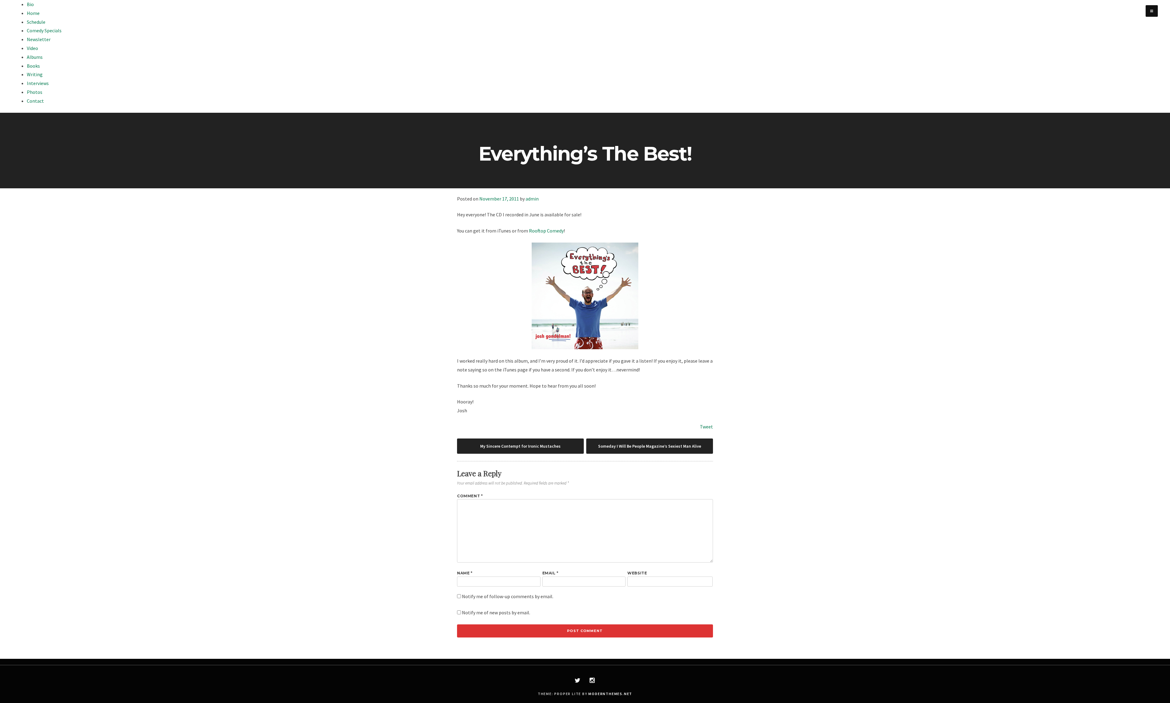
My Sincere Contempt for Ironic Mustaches (520, 446)
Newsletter (39, 39)
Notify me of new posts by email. (496, 612)
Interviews (38, 83)
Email (550, 573)
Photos (34, 92)
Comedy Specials (44, 30)
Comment (470, 496)
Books (33, 66)
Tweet (706, 427)
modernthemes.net (610, 693)
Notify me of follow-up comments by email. (507, 596)
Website (637, 573)
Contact (35, 101)
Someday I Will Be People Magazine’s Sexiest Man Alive (649, 446)
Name (465, 573)
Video (32, 48)
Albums (35, 57)
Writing (35, 74)
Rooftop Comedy (546, 231)
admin (532, 199)
